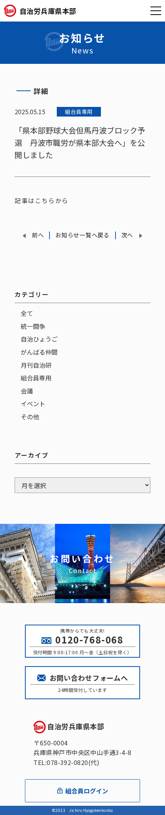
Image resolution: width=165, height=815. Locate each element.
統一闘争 (33, 326)
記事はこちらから (42, 200)
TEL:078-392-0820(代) (66, 762)
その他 (30, 416)
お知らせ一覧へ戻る (82, 235)
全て (27, 313)
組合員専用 (36, 377)
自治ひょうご (39, 338)
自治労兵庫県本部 (75, 726)
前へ (38, 235)
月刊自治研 (36, 365)
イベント (33, 403)
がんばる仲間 (39, 352)
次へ (127, 235)
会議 (27, 390)
